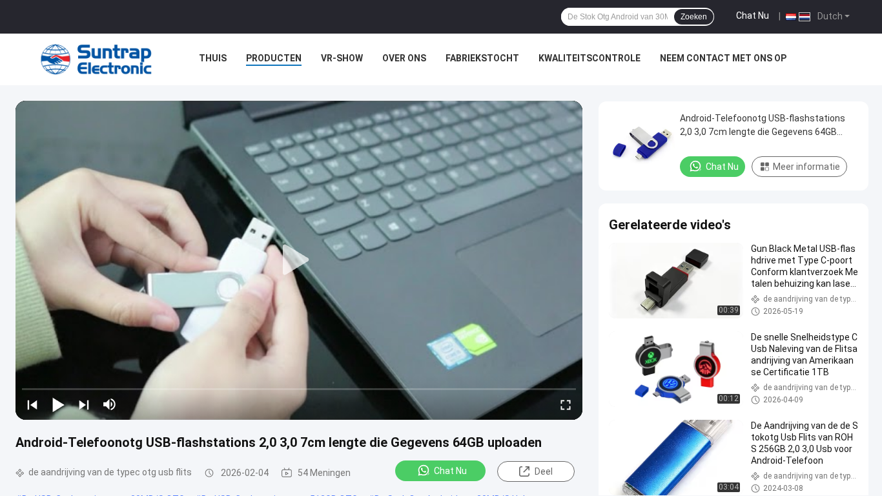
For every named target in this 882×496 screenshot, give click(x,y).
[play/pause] (58, 404)
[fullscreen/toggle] (566, 404)
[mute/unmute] (110, 404)
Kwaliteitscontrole (589, 58)
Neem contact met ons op (723, 58)
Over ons (404, 58)
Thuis (213, 58)
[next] (84, 404)
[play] (299, 260)
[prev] (32, 404)
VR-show (342, 58)
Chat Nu (752, 15)
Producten (274, 58)
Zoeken (694, 16)
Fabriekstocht (482, 58)
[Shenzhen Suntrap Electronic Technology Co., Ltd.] (96, 59)
